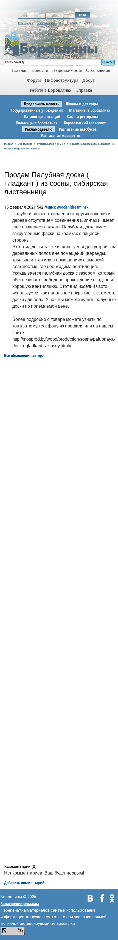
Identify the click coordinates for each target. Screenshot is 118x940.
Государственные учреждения (37, 110)
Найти (108, 62)
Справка (83, 90)
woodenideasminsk (72, 207)
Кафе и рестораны (82, 116)
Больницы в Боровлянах (36, 122)
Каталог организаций (42, 116)
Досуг (88, 80)
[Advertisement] (60, 611)
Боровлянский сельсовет (85, 122)
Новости (39, 70)
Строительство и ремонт (51, 144)
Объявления (98, 70)
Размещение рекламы (20, 903)
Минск (50, 207)
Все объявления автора (24, 355)
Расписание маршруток (61, 135)
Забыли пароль (46, 23)
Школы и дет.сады (82, 103)
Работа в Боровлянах (51, 90)
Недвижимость (67, 70)
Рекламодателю (38, 129)
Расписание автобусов (78, 129)
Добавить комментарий (24, 882)
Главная (8, 144)
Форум (34, 80)
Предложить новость (41, 103)
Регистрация (25, 23)
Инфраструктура (61, 80)
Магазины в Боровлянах (89, 110)
